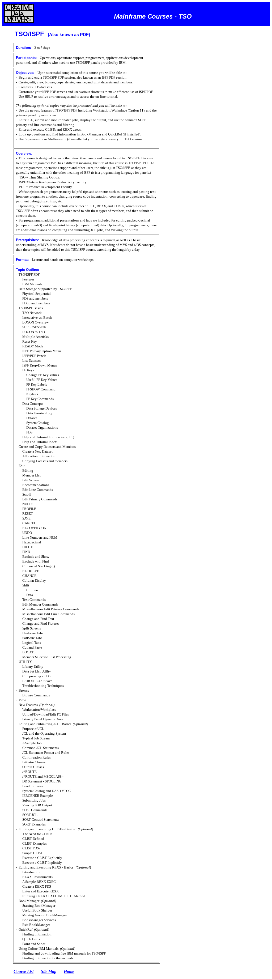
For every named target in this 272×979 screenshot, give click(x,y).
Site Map (48, 971)
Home (69, 971)
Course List (23, 971)
